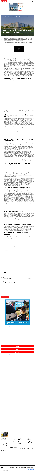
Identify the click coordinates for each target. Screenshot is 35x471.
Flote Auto (11, 447)
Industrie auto (9, 16)
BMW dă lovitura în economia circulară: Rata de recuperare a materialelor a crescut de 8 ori (21, 441)
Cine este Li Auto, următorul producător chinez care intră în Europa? (13, 441)
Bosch (5, 272)
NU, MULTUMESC (27, 469)
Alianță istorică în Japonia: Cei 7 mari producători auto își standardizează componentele (30, 441)
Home (3, 16)
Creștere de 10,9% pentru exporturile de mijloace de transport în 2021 (14, 252)
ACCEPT (32, 469)
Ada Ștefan (2, 450)
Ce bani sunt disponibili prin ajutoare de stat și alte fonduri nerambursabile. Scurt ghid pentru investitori (19, 254)
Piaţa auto (6, 16)
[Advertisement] (19, 264)
